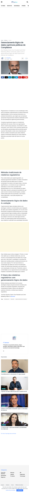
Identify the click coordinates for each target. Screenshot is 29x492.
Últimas (3, 5)
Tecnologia (22, 476)
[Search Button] (27, 2)
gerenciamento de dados (21, 299)
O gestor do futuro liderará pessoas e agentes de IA (14, 391)
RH (20, 472)
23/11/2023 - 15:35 (8, 59)
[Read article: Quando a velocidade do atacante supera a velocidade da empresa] (14, 400)
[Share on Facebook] (2, 77)
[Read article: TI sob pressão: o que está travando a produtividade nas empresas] (14, 419)
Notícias (5, 40)
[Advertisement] (14, 23)
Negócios (9, 5)
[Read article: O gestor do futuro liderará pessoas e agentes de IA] (14, 383)
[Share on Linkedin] (9, 77)
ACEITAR (20, 490)
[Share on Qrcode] (23, 77)
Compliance (6, 299)
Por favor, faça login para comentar (8, 433)
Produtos (12, 476)
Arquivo (2, 484)
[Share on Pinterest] (19, 77)
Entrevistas (3, 475)
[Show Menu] (1, 2)
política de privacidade (10, 490)
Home (2, 40)
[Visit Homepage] (14, 2)
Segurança (17, 5)
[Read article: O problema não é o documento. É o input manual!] (14, 366)
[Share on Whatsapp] (13, 77)
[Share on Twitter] (6, 77)
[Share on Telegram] (16, 77)
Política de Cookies (19, 484)
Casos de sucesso (3, 473)
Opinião (23, 5)
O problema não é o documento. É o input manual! (13, 374)
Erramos (7, 484)
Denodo (12, 299)
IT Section (8, 57)
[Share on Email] (26, 77)
